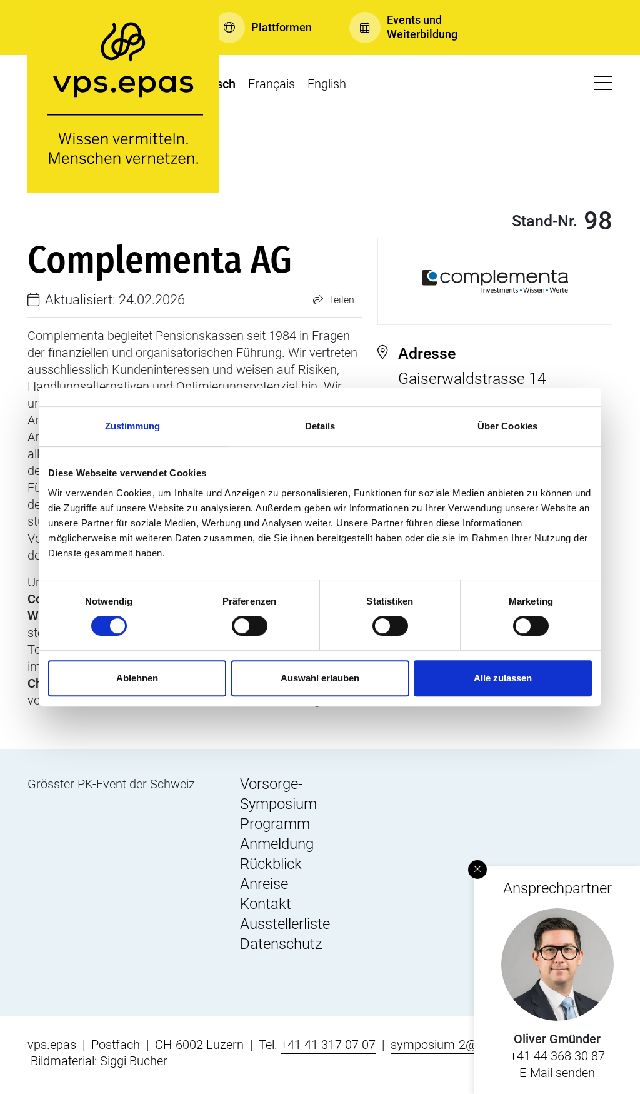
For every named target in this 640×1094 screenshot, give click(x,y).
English (327, 83)
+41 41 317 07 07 (328, 1044)
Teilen (340, 300)
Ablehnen (137, 678)
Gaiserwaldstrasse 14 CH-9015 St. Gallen (472, 376)
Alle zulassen (503, 678)
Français (271, 83)
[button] (263, 27)
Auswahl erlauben (320, 678)
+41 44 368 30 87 (557, 1055)
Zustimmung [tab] (133, 426)
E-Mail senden (557, 1072)
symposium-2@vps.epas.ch (466, 1044)
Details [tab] (320, 426)
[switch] (250, 626)
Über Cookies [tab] (508, 426)
